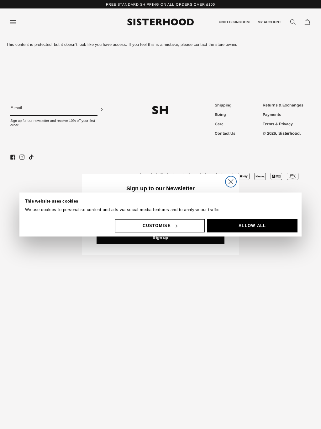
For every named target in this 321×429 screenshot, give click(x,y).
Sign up (160, 237)
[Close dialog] (230, 181)
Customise (157, 225)
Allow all (252, 225)
